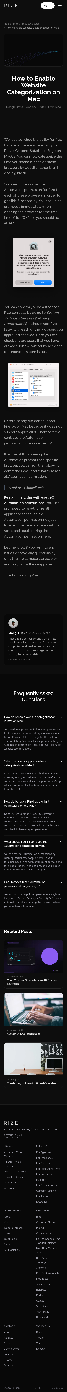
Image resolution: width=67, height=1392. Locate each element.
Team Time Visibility (15, 1171)
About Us (9, 1332)
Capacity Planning (46, 1190)
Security (8, 1365)
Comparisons (43, 1233)
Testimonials (43, 1284)
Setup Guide (43, 1306)
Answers (41, 1267)
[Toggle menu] (60, 5)
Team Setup (42, 1311)
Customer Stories (45, 1222)
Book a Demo (11, 1348)
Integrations (10, 1182)
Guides (40, 1300)
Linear (7, 1233)
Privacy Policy (38, 1388)
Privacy (8, 1359)
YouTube (41, 1343)
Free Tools (42, 1278)
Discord (40, 1332)
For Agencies (43, 1152)
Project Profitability (14, 1177)
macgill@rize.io (41, 559)
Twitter (40, 1337)
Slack (7, 1244)
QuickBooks (11, 1239)
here (46, 536)
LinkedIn (12, 659)
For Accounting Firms (48, 1168)
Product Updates (30, 23)
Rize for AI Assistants (47, 1273)
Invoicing (41, 1179)
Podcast (40, 1295)
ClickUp (8, 1222)
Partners (8, 1354)
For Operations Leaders (49, 1185)
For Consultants (45, 1163)
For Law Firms (44, 1174)
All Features (10, 1188)
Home (7, 23)
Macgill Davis (18, 633)
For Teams (42, 1196)
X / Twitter (24, 659)
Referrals (41, 1289)
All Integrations (12, 1249)
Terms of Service (55, 1388)
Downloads (42, 1317)
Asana (7, 1217)
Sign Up (47, 5)
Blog (16, 23)
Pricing (40, 1228)
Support (8, 1343)
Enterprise (41, 1201)
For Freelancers (45, 1157)
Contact (8, 1337)
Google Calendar (13, 1228)
